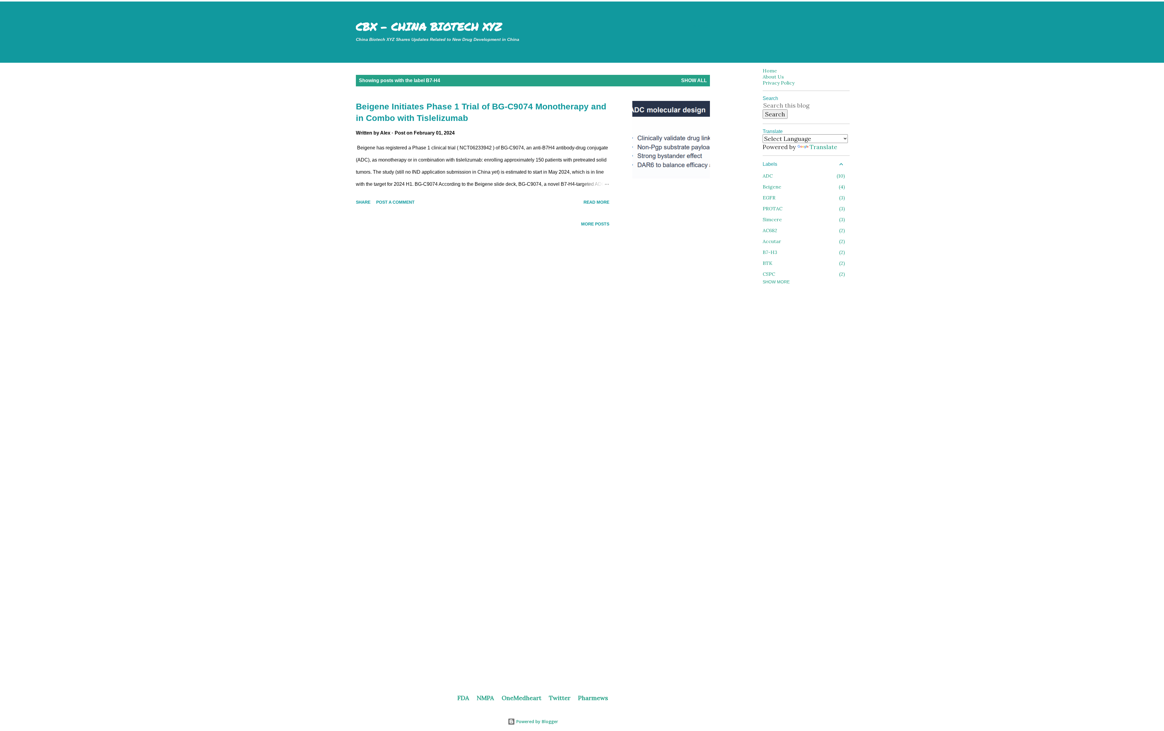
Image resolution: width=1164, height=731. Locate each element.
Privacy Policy (778, 83)
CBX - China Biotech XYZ (429, 26)
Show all (694, 80)
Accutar (803, 241)
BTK (803, 263)
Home (770, 71)
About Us (773, 77)
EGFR (803, 198)
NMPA (485, 698)
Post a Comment (395, 202)
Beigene (803, 187)
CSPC (803, 274)
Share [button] (363, 202)
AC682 (803, 230)
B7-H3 (803, 252)
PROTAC (803, 208)
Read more (596, 202)
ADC (803, 176)
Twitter (559, 698)
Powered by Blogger (536, 721)
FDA (463, 698)
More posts (595, 224)
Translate (823, 147)
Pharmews (593, 698)
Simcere (803, 219)
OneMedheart (521, 698)
